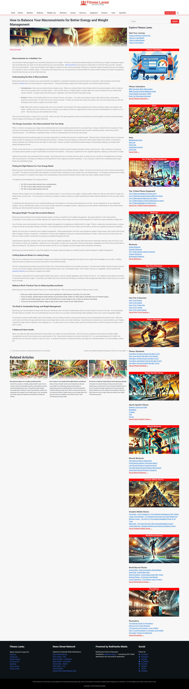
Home (13, 13)
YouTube (144, 664)
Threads (144, 666)
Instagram (144, 657)
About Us (13, 654)
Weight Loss (51, 13)
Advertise (13, 664)
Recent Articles (170, 13)
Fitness (20, 13)
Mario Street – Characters (62, 661)
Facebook (144, 654)
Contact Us (13, 657)
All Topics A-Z (14, 661)
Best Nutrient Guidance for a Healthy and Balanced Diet (25, 381)
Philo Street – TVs (59, 666)
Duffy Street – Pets (59, 657)
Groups (73, 13)
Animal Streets (58, 668)
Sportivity (122, 13)
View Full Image (15, 49)
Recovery (82, 13)
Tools (113, 13)
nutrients (22, 83)
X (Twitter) (144, 661)
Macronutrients (70, 65)
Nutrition (30, 13)
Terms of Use (14, 666)
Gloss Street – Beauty (60, 664)
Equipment (94, 13)
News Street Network (60, 654)
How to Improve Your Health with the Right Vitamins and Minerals (67, 381)
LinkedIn (144, 659)
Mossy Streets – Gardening (62, 659)
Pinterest (144, 671)
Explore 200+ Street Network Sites (64, 671)
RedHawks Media (110, 654)
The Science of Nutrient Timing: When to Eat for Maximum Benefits (107, 381)
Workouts (63, 13)
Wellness (40, 13)
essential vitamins (18, 271)
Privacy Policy (15, 668)
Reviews (104, 13)
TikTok (143, 668)
